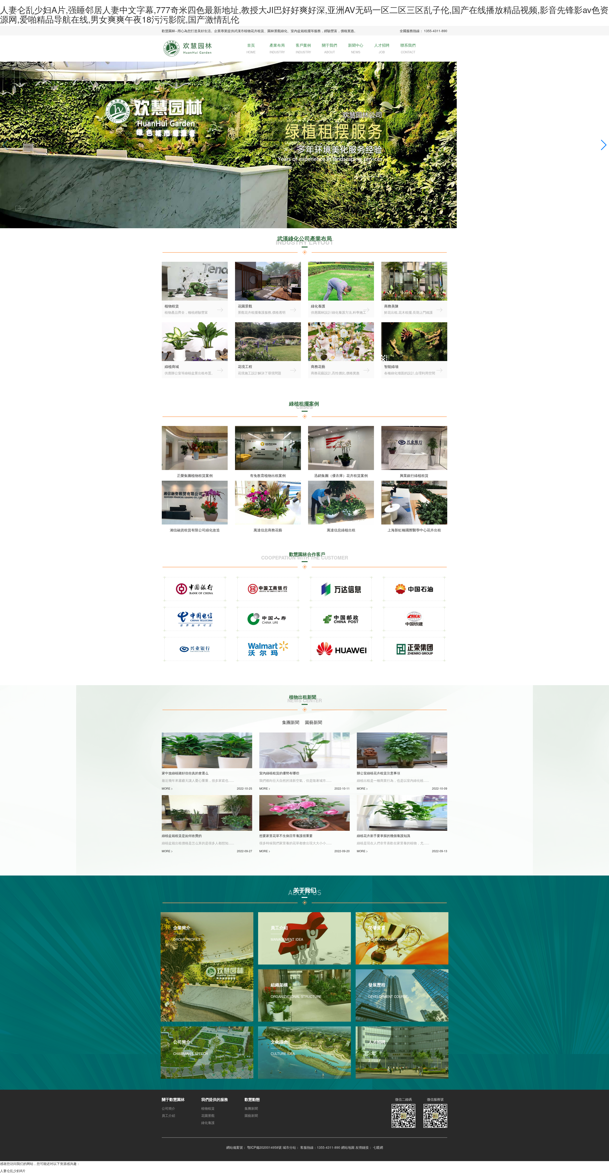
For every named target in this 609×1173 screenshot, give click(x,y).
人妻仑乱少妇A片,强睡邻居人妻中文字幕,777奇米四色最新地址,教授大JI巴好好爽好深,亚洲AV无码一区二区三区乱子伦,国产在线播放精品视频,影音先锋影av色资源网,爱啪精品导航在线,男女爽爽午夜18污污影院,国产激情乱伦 (304, 14)
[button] (5, 145)
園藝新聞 (251, 1115)
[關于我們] (304, 892)
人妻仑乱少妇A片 (12, 1170)
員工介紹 (168, 1115)
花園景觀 (208, 1115)
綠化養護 (208, 1122)
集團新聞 (251, 1108)
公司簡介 (168, 1108)
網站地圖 (347, 1147)
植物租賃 (208, 1108)
